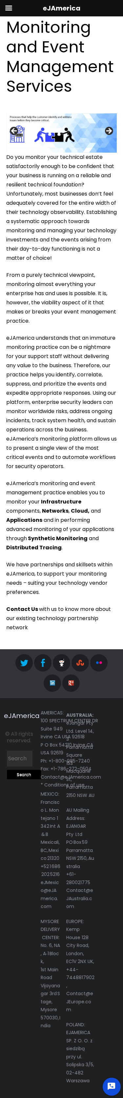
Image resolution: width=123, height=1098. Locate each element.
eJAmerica (22, 715)
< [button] (14, 131)
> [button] (108, 131)
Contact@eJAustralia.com (79, 898)
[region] (61, 133)
